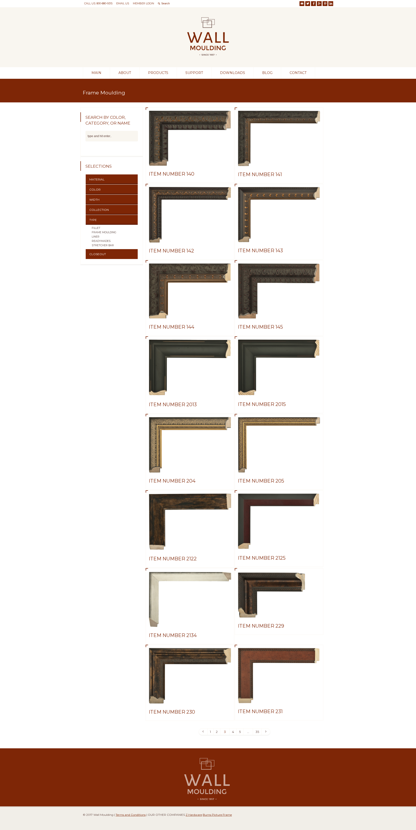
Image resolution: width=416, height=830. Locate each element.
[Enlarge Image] (190, 116)
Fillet (96, 227)
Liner (95, 236)
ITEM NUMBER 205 (261, 481)
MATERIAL (96, 179)
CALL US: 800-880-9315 (98, 3)
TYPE (93, 220)
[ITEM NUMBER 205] (279, 467)
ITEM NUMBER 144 (171, 327)
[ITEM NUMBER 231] (279, 697)
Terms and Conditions (131, 815)
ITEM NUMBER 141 (260, 174)
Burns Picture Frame (217, 815)
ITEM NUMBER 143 (260, 250)
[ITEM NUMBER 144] (190, 313)
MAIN (96, 73)
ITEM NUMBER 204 (172, 481)
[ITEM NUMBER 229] (279, 612)
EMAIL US (122, 3)
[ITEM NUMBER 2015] (279, 390)
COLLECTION (99, 210)
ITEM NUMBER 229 (261, 626)
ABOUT (124, 73)
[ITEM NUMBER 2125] (279, 544)
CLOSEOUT (97, 254)
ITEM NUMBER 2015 (262, 404)
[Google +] (319, 3)
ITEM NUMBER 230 (172, 712)
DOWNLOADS (232, 73)
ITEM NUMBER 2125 (262, 558)
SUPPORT (194, 73)
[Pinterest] (325, 3)
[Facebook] (313, 3)
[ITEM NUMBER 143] (279, 237)
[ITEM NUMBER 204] (190, 467)
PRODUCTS (158, 73)
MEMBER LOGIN (143, 3)
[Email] (301, 3)
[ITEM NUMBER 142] (190, 237)
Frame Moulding (104, 232)
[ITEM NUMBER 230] (190, 698)
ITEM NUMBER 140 (171, 174)
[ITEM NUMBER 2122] (190, 545)
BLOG (267, 73)
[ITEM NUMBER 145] (279, 313)
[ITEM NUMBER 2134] (190, 621)
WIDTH (94, 199)
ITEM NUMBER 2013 (173, 404)
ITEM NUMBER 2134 (173, 635)
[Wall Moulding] (208, 58)
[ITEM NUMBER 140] (190, 160)
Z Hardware (194, 815)
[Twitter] (307, 3)
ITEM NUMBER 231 (260, 711)
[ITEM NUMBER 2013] (190, 390)
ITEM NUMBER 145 (260, 327)
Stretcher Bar (103, 245)
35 (257, 732)
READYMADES (101, 240)
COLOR (95, 189)
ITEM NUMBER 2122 (173, 559)
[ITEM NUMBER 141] (279, 160)
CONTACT (298, 73)
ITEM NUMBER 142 (171, 251)
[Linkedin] (330, 3)
